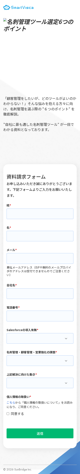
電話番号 (12, 307)
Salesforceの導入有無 (22, 329)
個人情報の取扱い (18, 396)
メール (11, 249)
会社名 (11, 285)
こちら (11, 402)
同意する (17, 413)
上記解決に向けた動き (21, 374)
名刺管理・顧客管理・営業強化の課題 (31, 352)
